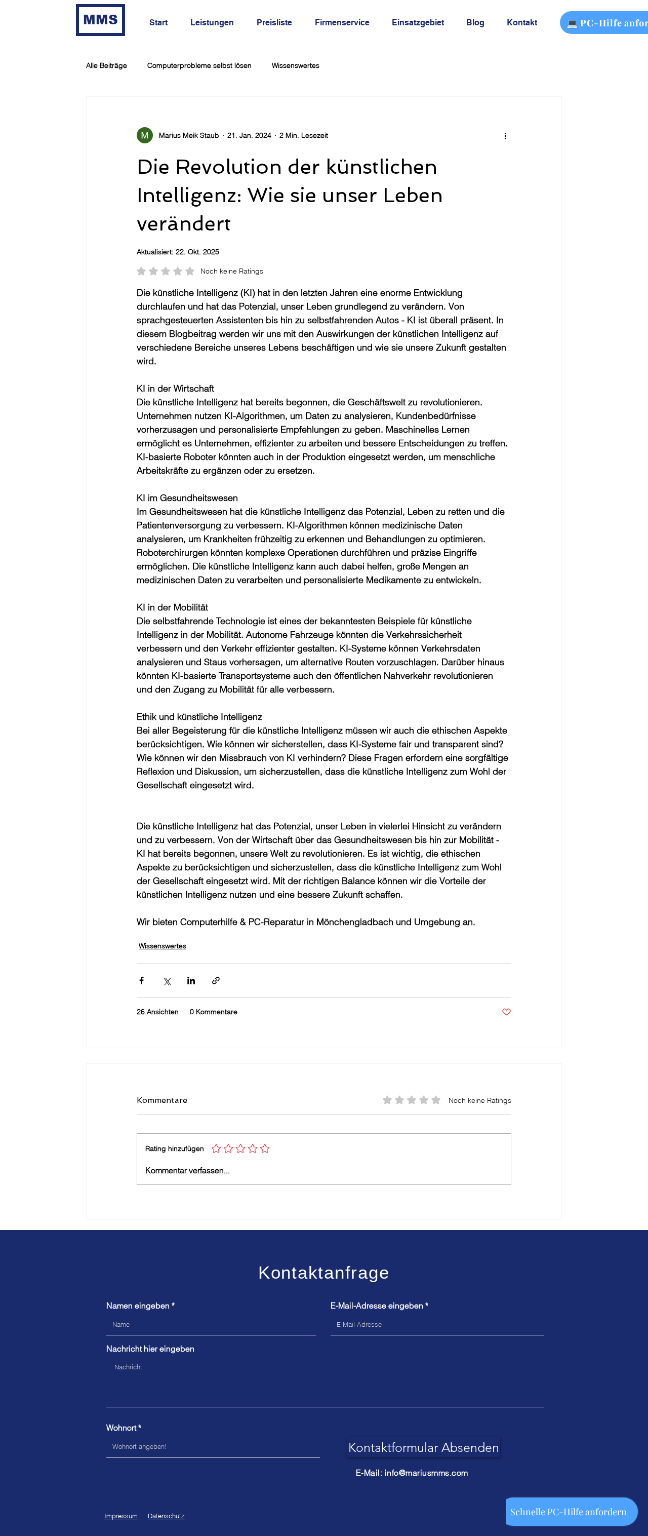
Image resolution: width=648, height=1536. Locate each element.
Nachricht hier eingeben (150, 1349)
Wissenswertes (295, 65)
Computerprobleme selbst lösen (199, 65)
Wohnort (121, 1428)
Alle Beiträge (106, 65)
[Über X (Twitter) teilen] (166, 980)
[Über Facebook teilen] (141, 980)
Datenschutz (166, 1516)
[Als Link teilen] (216, 980)
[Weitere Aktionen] (505, 135)
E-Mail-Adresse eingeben (377, 1305)
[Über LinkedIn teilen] (191, 980)
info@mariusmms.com (426, 1473)
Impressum (121, 1516)
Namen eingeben (138, 1305)
